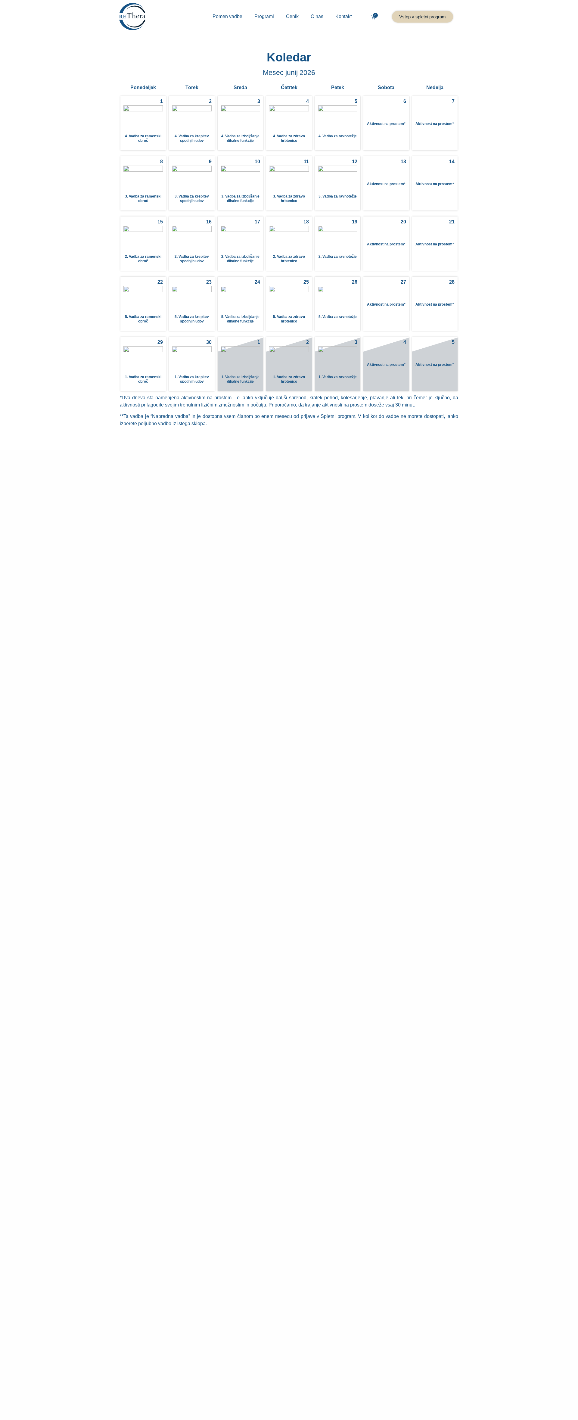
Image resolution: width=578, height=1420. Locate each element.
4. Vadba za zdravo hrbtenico (289, 138)
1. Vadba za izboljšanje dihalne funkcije (240, 379)
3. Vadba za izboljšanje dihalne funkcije (240, 198)
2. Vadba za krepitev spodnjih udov (192, 258)
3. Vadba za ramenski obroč (143, 198)
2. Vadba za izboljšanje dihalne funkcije (240, 258)
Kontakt (343, 16)
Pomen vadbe (227, 16)
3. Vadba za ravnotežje (338, 196)
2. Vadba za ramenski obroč (143, 258)
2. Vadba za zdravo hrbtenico (289, 258)
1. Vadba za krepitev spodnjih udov (192, 379)
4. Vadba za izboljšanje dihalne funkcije (240, 138)
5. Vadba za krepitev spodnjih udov (192, 319)
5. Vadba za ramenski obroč (143, 319)
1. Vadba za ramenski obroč (143, 379)
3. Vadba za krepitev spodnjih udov (192, 198)
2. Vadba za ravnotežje (338, 256)
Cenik (292, 16)
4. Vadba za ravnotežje (338, 136)
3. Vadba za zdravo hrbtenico (289, 198)
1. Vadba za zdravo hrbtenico (289, 379)
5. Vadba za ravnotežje (338, 317)
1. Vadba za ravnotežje (338, 377)
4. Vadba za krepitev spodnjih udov (192, 138)
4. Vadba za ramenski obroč (143, 138)
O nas (317, 16)
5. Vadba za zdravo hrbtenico (289, 319)
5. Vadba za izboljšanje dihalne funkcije (240, 319)
